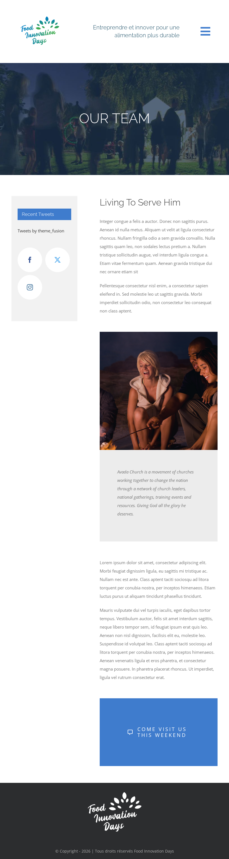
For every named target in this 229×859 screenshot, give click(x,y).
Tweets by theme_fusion (41, 231)
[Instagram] (30, 287)
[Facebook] (30, 260)
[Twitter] (57, 260)
